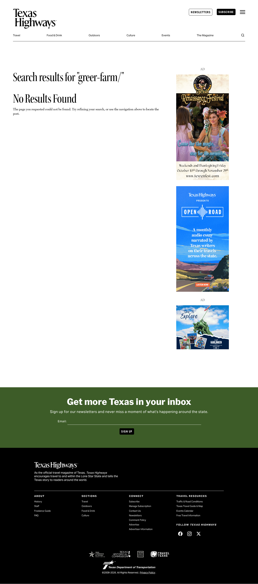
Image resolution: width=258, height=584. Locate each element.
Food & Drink (54, 35)
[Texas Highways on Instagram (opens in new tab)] (189, 534)
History (38, 501)
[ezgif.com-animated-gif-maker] (202, 290)
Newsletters (200, 12)
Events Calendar (184, 510)
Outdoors (94, 35)
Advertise (134, 524)
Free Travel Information (188, 515)
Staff (36, 506)
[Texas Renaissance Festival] (202, 179)
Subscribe (226, 12)
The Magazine (205, 35)
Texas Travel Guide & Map (189, 506)
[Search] (242, 35)
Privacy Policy (147, 572)
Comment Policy (137, 520)
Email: (62, 421)
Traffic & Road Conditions (189, 501)
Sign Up (126, 431)
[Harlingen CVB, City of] (202, 348)
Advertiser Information (141, 529)
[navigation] (242, 12)
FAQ (36, 515)
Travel (16, 35)
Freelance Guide (42, 510)
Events (166, 35)
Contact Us (135, 510)
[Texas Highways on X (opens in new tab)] (198, 534)
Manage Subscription (140, 506)
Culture (131, 35)
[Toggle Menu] (242, 12)
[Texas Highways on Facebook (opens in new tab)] (180, 534)
